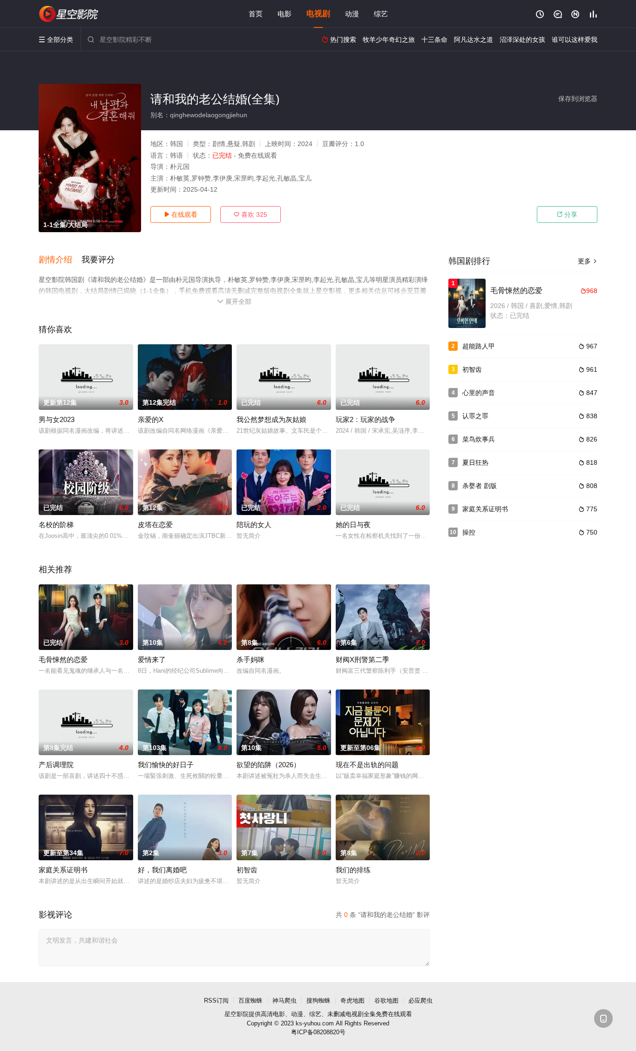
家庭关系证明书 (63, 870)
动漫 (352, 14)
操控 (468, 532)
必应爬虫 (420, 1000)
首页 (256, 14)
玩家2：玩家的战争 (365, 419)
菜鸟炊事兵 (478, 439)
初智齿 (247, 870)
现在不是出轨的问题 (367, 765)
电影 (284, 14)
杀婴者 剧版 (479, 485)
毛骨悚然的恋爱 (63, 659)
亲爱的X (150, 419)
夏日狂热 (475, 462)
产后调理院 (56, 765)
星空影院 (236, 1014)
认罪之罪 (475, 416)
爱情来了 (152, 659)
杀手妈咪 (250, 659)
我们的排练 (353, 870)
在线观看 (180, 214)
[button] (60, 260)
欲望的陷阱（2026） (268, 765)
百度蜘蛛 (250, 1000)
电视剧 (318, 13)
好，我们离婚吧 (162, 870)
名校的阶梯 (56, 525)
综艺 (381, 14)
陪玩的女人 (254, 525)
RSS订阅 (216, 1000)
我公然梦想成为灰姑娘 (271, 419)
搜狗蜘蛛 (318, 1000)
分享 (567, 214)
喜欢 (250, 214)
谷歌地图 (386, 1000)
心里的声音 (478, 392)
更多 (587, 261)
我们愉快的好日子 (166, 765)
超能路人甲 (478, 346)
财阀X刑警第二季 (362, 659)
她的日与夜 (353, 525)
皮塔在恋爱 (155, 525)
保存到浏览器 (577, 98)
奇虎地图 (352, 1000)
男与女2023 (56, 419)
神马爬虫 (284, 1000)
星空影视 (69, 14)
